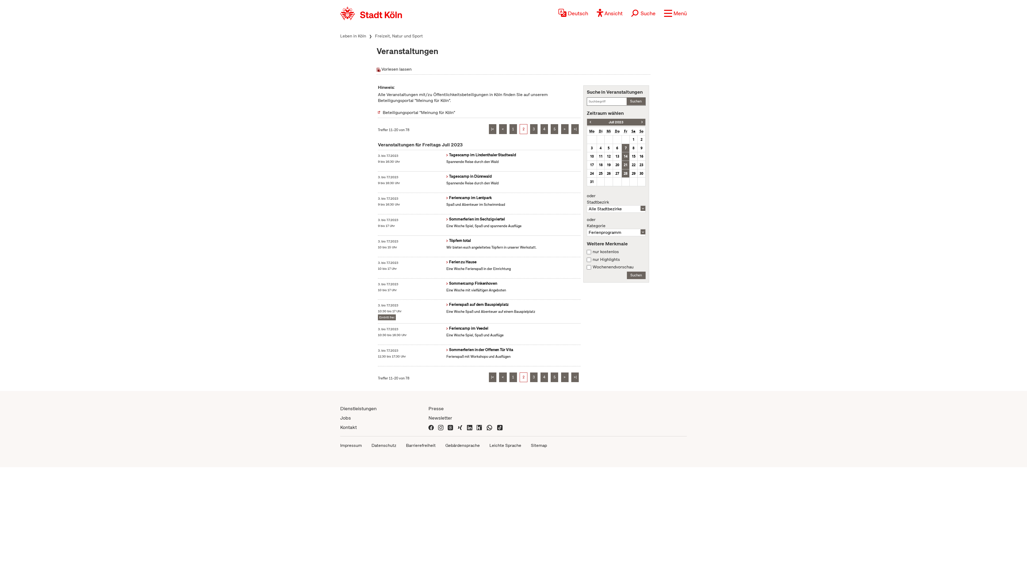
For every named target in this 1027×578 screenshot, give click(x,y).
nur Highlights (606, 259)
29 (633, 173)
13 (617, 156)
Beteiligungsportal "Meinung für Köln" (419, 112)
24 (592, 173)
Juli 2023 (616, 122)
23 (641, 164)
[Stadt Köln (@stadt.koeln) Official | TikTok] (500, 427)
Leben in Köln (353, 36)
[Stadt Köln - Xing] (460, 427)
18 (601, 164)
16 (641, 156)
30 (641, 173)
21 (625, 164)
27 (617, 173)
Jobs (345, 418)
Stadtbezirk (598, 199)
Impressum (351, 445)
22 (633, 164)
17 (592, 164)
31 (592, 181)
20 (617, 164)
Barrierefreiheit (421, 445)
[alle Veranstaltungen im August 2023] (642, 122)
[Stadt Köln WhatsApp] (489, 427)
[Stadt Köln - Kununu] (479, 427)
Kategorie (596, 223)
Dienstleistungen (358, 408)
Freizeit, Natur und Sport (399, 36)
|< (492, 129)
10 (592, 156)
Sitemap (539, 445)
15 (633, 156)
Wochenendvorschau (613, 267)
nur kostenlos (606, 252)
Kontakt (348, 427)
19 (609, 164)
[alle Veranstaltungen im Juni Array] (590, 122)
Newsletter (440, 418)
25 (601, 173)
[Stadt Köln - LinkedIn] (469, 427)
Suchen (636, 101)
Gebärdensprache (462, 445)
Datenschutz (383, 445)
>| (575, 129)
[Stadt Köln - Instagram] (440, 427)
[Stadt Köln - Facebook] (431, 427)
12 (609, 156)
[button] (675, 13)
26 (609, 173)
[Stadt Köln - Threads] (450, 427)
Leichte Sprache (505, 445)
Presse (436, 408)
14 (625, 156)
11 (601, 156)
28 (625, 173)
